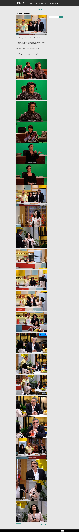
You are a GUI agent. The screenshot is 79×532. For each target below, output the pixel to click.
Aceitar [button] (62, 530)
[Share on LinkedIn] (44, 524)
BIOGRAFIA (30, 3)
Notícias (50, 21)
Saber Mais (65, 530)
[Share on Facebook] (41, 524)
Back (18, 524)
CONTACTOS (52, 3)
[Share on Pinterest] (46, 524)
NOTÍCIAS (46, 3)
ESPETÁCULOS (41, 3)
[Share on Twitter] (42, 524)
